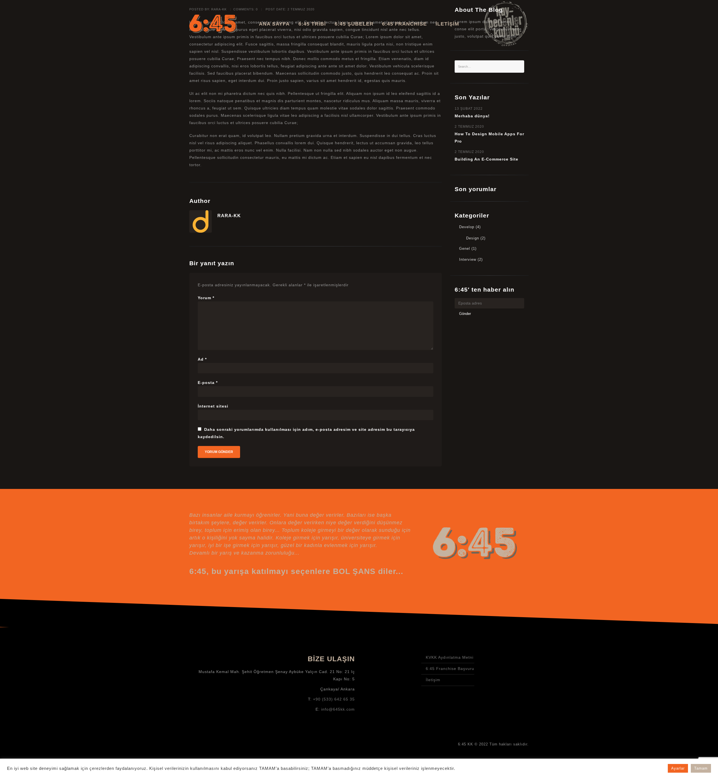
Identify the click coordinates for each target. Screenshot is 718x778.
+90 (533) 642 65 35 (334, 699)
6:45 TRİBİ (312, 24)
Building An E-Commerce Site (486, 159)
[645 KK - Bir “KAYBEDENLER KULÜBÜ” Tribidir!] (213, 24)
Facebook (513, 669)
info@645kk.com (338, 709)
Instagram (483, 669)
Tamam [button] (701, 768)
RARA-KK (229, 215)
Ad (202, 359)
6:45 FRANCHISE (404, 24)
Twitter (498, 669)
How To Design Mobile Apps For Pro (489, 137)
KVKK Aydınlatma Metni (449, 657)
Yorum (206, 298)
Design (472, 238)
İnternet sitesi (213, 406)
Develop (466, 227)
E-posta (208, 382)
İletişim (433, 680)
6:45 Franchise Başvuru (450, 668)
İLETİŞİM (447, 24)
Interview (467, 260)
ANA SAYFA (274, 24)
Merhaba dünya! (472, 116)
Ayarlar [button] (678, 768)
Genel (464, 249)
